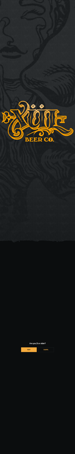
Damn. (46, 350)
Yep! (29, 350)
